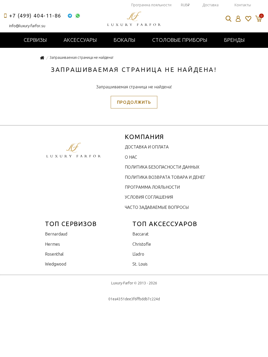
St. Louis (140, 264)
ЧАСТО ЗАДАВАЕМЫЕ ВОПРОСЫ (157, 207)
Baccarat (140, 234)
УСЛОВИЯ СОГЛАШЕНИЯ (149, 197)
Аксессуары (80, 40)
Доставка (211, 5)
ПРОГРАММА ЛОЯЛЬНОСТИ (152, 187)
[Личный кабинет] (238, 19)
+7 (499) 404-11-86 (35, 16)
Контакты (242, 5)
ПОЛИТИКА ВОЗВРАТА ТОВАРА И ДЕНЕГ (165, 177)
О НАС (131, 157)
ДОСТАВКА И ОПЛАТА (147, 147)
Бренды (234, 40)
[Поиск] (228, 19)
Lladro (138, 254)
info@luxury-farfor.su (27, 26)
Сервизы (35, 40)
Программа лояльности (151, 5)
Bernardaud (56, 234)
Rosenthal (54, 254)
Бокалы (124, 40)
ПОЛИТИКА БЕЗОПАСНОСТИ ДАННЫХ (162, 167)
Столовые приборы (179, 40)
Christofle (141, 244)
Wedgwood (55, 264)
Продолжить (134, 102)
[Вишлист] (248, 19)
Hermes (52, 244)
